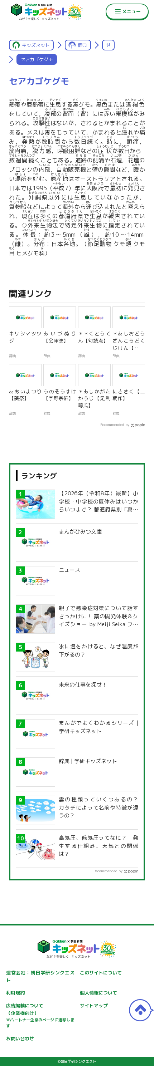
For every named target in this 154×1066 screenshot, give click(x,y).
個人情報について (98, 992)
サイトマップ (94, 1005)
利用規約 (15, 992)
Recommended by (114, 424)
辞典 (82, 45)
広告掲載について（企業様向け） (40, 1015)
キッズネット (36, 45)
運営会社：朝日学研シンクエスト (40, 976)
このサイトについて (101, 972)
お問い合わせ (20, 1038)
